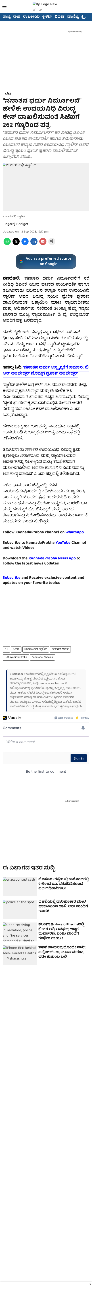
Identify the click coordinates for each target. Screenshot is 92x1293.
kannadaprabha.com (52, 683)
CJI (6, 649)
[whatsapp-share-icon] (7, 244)
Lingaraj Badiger (15, 224)
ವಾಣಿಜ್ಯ (73, 17)
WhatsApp (74, 532)
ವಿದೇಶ (59, 17)
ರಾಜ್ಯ (6, 17)
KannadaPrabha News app (52, 558)
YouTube (63, 542)
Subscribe (12, 577)
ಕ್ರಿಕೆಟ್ (47, 17)
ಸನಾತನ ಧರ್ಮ (60, 649)
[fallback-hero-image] (20, 886)
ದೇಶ (16, 17)
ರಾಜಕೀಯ (31, 17)
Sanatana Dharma (42, 657)
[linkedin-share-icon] (34, 244)
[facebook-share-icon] (25, 244)
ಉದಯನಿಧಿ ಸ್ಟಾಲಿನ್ (35, 649)
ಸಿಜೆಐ (16, 649)
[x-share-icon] (16, 244)
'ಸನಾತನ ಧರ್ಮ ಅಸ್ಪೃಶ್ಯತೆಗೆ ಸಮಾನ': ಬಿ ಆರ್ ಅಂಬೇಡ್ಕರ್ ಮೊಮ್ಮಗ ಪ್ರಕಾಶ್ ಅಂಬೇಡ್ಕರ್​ (46, 370)
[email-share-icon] (42, 244)
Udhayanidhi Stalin (16, 657)
